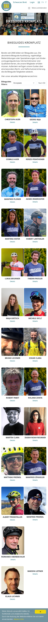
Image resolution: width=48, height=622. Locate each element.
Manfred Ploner (12, 199)
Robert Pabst (12, 398)
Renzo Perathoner (35, 159)
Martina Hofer (12, 239)
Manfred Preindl (35, 517)
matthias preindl (12, 477)
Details (12, 122)
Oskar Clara (35, 358)
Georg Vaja (35, 119)
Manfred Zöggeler (35, 477)
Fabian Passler (35, 278)
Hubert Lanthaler (35, 239)
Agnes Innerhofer (35, 199)
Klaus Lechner (12, 596)
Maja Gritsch (12, 318)
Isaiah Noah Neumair (35, 437)
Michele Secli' (35, 318)
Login (32, 2)
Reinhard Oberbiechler (13, 557)
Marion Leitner (35, 596)
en (42, 2)
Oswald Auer (12, 159)
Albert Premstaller (12, 517)
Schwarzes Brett (20, 2)
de (39, 2)
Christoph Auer (12, 119)
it (46, 2)
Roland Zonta (35, 398)
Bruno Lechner (12, 358)
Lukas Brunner (12, 278)
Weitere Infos (19, 619)
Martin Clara (12, 437)
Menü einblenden (39, 8)
